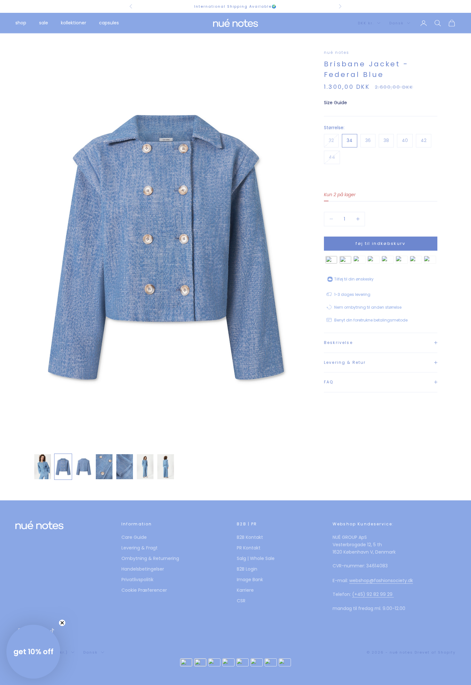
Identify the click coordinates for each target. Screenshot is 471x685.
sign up (235, 376)
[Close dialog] (324, 288)
